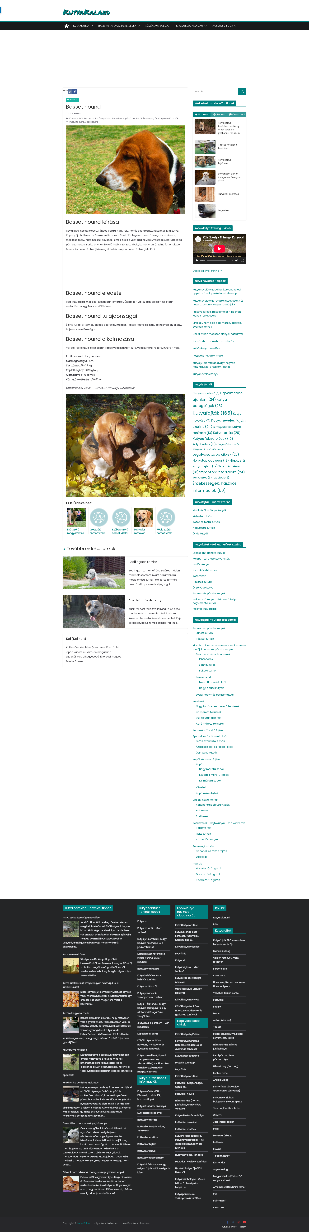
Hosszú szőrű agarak (209, 868)
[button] (91, 26)
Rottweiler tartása (147, 1119)
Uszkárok (201, 857)
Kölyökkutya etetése (186, 925)
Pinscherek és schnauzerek (213, 654)
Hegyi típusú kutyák (211, 688)
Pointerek (202, 810)
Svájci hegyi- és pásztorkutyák (215, 695)
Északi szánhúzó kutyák (210, 741)
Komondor (219, 1162)
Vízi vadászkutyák (207, 839)
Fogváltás (223, 210)
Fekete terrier (208, 670)
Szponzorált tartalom (222, 472)
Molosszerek (204, 677)
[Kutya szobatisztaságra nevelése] (71, 929)
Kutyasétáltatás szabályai (151, 1106)
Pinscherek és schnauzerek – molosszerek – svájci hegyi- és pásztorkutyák (219, 647)
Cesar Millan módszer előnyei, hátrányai (218, 334)
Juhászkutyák (204, 633)
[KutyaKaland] (66, 26)
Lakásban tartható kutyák (209, 553)
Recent (221, 114)
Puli (215, 1193)
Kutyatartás (226, 432)
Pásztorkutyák (205, 639)
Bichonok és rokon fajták (211, 851)
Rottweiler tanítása (148, 968)
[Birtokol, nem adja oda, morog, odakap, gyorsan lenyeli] (71, 1184)
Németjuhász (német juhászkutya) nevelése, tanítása (188, 1104)
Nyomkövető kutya (75, 121)
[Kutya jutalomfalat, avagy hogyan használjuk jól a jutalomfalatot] (71, 999)
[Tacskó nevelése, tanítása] (205, 147)
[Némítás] (237, 260)
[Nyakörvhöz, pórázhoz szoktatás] (71, 1094)
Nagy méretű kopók (211, 769)
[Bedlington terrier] (94, 559)
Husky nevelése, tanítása (189, 1154)
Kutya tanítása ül (147, 986)
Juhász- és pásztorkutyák (209, 593)
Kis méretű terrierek (208, 712)
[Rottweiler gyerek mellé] (71, 1025)
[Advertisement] (154, 53)
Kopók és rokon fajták (146, 118)
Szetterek (202, 816)
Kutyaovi (142, 921)
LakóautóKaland (215, 449)
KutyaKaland (86, 12)
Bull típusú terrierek (208, 718)
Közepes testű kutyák (168, 118)
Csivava (217, 1115)
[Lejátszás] (196, 260)
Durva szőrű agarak (208, 874)
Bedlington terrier (143, 562)
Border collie (220, 968)
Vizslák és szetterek (205, 800)
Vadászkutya (91, 121)
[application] (219, 249)
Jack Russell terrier (223, 1121)
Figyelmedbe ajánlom (189, 25)
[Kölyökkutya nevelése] (71, 1062)
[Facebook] (74, 91)
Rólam (216, 924)
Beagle (217, 1006)
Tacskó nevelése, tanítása (227, 146)
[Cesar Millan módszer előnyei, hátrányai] (71, 1135)
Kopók (133, 118)
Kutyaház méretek (228, 194)
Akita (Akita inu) (222, 1020)
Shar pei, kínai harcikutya (227, 1108)
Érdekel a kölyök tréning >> (207, 270)
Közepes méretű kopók (214, 775)
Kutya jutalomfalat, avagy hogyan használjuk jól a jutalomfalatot (214, 365)
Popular (203, 114)
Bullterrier (218, 1142)
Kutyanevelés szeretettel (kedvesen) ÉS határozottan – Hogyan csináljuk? (218, 302)
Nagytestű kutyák (204, 528)
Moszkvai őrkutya (222, 1135)
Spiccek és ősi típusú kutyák (210, 736)
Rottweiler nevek (184, 1093)
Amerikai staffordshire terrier (229, 1187)
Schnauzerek (207, 665)
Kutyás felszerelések (213, 438)
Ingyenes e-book (222, 25)
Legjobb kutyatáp (185, 1062)
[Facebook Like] (70, 91)
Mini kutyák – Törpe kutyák (209, 510)
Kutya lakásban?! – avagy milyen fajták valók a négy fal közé (153, 1168)
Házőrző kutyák (76, 118)
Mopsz (216, 1013)
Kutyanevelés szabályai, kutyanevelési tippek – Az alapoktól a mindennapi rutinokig (217, 291)
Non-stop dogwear (211, 460)
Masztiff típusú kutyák (213, 682)
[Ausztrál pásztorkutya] (94, 597)
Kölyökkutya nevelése (206, 348)
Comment (238, 114)
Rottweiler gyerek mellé (208, 356)
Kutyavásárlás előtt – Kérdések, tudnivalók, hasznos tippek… (149, 1095)
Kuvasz (217, 1149)
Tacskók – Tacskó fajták (208, 730)
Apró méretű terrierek (210, 724)
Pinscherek (206, 659)
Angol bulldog (220, 1079)
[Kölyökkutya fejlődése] (205, 162)
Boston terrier (220, 1073)
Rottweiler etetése (147, 1137)
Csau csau (219, 1207)
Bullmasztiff (219, 1200)
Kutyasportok (222, 427)
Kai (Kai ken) (76, 638)
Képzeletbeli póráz (147, 1033)
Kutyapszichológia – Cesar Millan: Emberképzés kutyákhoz (190, 1183)
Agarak (197, 863)
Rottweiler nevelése (186, 1122)
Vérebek (201, 787)
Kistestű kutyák (202, 516)
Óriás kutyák (200, 533)
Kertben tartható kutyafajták (98, 118)
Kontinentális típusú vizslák (213, 805)
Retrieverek (203, 828)
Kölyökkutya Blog (157, 25)
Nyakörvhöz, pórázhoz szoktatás (213, 341)
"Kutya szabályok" (206, 393)
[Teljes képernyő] (242, 260)
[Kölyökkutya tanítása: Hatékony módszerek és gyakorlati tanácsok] (205, 126)
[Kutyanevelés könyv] (71, 966)
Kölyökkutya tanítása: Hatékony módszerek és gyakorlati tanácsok (229, 128)
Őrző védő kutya (203, 587)
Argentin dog (220, 1169)
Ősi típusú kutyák (206, 752)
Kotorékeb (199, 576)
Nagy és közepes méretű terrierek (217, 706)
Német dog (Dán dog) (225, 1066)
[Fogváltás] (205, 211)
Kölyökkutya (204, 444)
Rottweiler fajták (146, 1144)
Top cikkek (220, 477)
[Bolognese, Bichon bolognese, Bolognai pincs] (205, 177)
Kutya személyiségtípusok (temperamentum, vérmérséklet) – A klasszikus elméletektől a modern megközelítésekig (153, 1063)
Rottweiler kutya (146, 1151)
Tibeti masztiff (221, 1155)
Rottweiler (218, 1000)
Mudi (216, 1128)
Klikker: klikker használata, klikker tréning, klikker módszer (151, 957)
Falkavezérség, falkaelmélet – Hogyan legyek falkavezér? (217, 313)
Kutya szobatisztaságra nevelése (81, 917)
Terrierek (198, 701)
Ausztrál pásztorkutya (146, 600)
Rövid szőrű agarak (208, 880)
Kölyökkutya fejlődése (224, 161)
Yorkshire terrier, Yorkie (226, 993)
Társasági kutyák (203, 846)
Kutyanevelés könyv (205, 374)
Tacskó (217, 1027)
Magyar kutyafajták (205, 609)
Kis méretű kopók (120, 118)
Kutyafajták (81, 25)
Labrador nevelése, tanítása (190, 1161)
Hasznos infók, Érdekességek (117, 25)
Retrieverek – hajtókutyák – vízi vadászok (219, 823)
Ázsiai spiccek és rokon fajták (214, 747)
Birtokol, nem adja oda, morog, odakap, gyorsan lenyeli (217, 325)
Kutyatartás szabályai (149, 1112)
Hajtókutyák (203, 834)
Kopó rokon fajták (207, 793)
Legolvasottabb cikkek (216, 454)
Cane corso (219, 975)
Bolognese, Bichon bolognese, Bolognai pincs (229, 177)
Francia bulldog (221, 951)
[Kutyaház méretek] (205, 194)
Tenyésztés (202, 477)
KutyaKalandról (221, 917)
